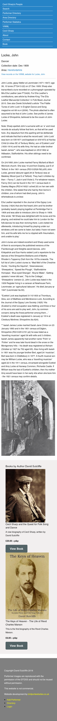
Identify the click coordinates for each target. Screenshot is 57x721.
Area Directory (9, 17)
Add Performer (14, 699)
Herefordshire (15, 70)
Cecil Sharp (8, 30)
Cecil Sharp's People (13, 4)
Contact (6, 39)
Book (5, 43)
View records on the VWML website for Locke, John (23, 74)
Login (9, 706)
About (5, 35)
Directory (11, 703)
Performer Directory (12, 13)
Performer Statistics (12, 21)
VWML (6, 26)
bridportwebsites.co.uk (38, 694)
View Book (16, 549)
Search (6, 8)
